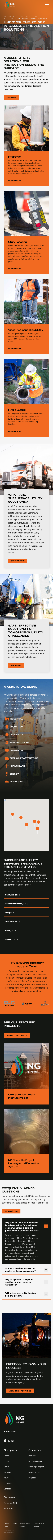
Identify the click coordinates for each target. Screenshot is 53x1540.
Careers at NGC (10, 1503)
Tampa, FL (10, 912)
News (6, 1478)
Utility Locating (35, 1461)
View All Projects (17, 1036)
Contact (7, 1489)
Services (11, 98)
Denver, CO (10, 939)
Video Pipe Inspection (37, 1466)
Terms (15, 1523)
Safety (6, 1466)
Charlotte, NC (11, 921)
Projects (32, 1478)
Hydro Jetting (34, 1472)
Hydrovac (32, 1455)
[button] (34, 823)
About (6, 1461)
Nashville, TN (11, 894)
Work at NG (8, 1508)
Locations (8, 1483)
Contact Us (17, 561)
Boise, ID (9, 930)
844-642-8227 (10, 1431)
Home (6, 1455)
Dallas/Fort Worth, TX (15, 903)
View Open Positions (20, 1391)
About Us (16, 665)
